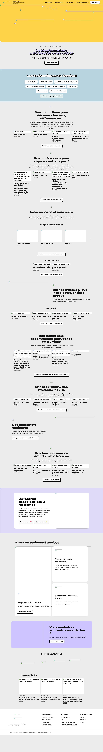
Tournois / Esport (58, 91)
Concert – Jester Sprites (59, 403)
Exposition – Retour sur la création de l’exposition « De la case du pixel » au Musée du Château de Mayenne (22, 364)
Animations (31, 82)
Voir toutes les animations (51, 146)
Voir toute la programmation (51, 96)
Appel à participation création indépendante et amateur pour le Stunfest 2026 (72, 700)
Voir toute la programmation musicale (51, 410)
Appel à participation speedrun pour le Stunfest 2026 (50, 699)
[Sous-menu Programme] (52, 2)
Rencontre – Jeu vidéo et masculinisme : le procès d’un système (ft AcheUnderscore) (59, 184)
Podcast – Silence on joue (80, 176)
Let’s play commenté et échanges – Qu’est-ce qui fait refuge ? (60, 360)
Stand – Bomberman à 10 (41, 317)
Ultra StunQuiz (20, 134)
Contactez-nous (57, 641)
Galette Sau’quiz (40, 134)
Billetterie (95, 2)
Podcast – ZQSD (40, 175)
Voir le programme (24, 611)
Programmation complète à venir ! (25, 438)
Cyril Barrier (29, 732)
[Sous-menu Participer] (74, 2)
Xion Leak (45, 243)
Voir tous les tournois (51, 479)
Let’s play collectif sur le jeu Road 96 (41, 357)
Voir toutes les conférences (51, 199)
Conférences (46, 82)
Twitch (67, 57)
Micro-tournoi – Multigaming (78, 471)
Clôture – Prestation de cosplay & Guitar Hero (80, 138)
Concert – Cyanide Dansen (79, 403)
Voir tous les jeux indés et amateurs (51, 254)
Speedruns (42, 91)
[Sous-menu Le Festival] (63, 2)
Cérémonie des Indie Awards (41, 268)
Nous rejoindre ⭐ (41, 522)
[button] (12, 239)
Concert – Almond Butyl (21, 403)
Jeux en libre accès (35, 86)
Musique (72, 86)
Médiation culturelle (56, 86)
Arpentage (76, 354)
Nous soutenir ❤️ (26, 522)
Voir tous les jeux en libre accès (51, 323)
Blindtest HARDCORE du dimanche (58, 138)
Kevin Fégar (44, 732)
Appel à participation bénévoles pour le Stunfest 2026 (29, 699)
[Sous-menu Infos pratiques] (88, 2)
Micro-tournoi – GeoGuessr (20, 469)
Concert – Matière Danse (40, 403)
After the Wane (23, 243)
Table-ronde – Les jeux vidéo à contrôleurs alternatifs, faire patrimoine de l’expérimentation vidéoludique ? (21, 188)
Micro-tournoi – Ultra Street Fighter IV (60, 472)
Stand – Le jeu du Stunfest (59, 268)
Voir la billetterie (51, 62)
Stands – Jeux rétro (19, 316)
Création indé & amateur (66, 82)
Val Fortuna (69, 243)
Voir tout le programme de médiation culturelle (51, 374)
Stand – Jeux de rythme (59, 317)
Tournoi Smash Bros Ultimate (41, 471)
